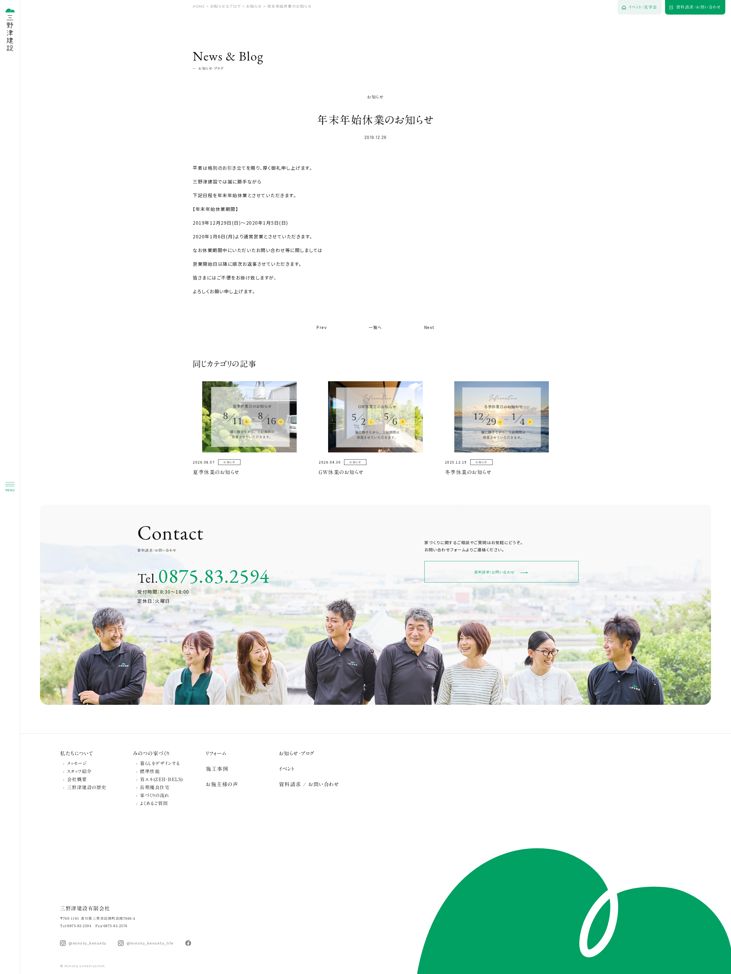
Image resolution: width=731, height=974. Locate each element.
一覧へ (375, 327)
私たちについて (77, 753)
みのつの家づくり (151, 753)
